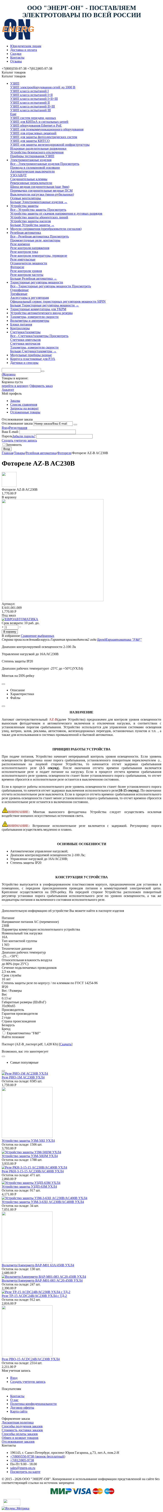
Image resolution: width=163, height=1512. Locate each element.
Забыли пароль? (23, 436)
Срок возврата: (12, 623)
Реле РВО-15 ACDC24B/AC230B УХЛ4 (31, 1359)
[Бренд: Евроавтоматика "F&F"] (20, 619)
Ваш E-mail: (10, 432)
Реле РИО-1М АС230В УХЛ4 (23, 1077)
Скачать (65, 1044)
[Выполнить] (75, 424)
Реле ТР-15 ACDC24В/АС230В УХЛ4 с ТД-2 (34, 1296)
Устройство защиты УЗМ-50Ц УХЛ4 (28, 1140)
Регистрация (18, 427)
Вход (5, 427)
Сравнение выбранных (37, 636)
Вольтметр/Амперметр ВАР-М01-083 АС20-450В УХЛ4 (42, 1280)
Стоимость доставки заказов (22, 1430)
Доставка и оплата (23, 50)
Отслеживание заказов (18, 1441)
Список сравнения (23, 404)
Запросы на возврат (24, 408)
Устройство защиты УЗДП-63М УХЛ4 (29, 1186)
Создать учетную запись (19, 440)
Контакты (17, 57)
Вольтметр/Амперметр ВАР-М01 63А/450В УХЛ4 (38, 1265)
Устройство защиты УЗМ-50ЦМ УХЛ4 (30, 1156)
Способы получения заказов (22, 1426)
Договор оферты (22, 1407)
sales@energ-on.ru (22, 1468)
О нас (14, 1400)
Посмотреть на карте (25, 1472)
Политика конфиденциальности (33, 1404)
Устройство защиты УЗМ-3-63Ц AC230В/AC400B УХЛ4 (43, 1202)
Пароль (7, 436)
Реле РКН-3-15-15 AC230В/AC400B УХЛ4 (33, 1171)
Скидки (15, 53)
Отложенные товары (25, 412)
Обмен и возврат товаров (20, 1438)
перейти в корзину (15, 386)
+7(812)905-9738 (22, 1460)
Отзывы (16, 61)
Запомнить (14, 444)
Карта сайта (18, 1411)
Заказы (15, 400)
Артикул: (8, 604)
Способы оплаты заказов (20, 1434)
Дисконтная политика (18, 1422)
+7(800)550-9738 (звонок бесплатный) (37, 1456)
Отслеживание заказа (17, 423)
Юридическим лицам (25, 46)
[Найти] (42, 371)
